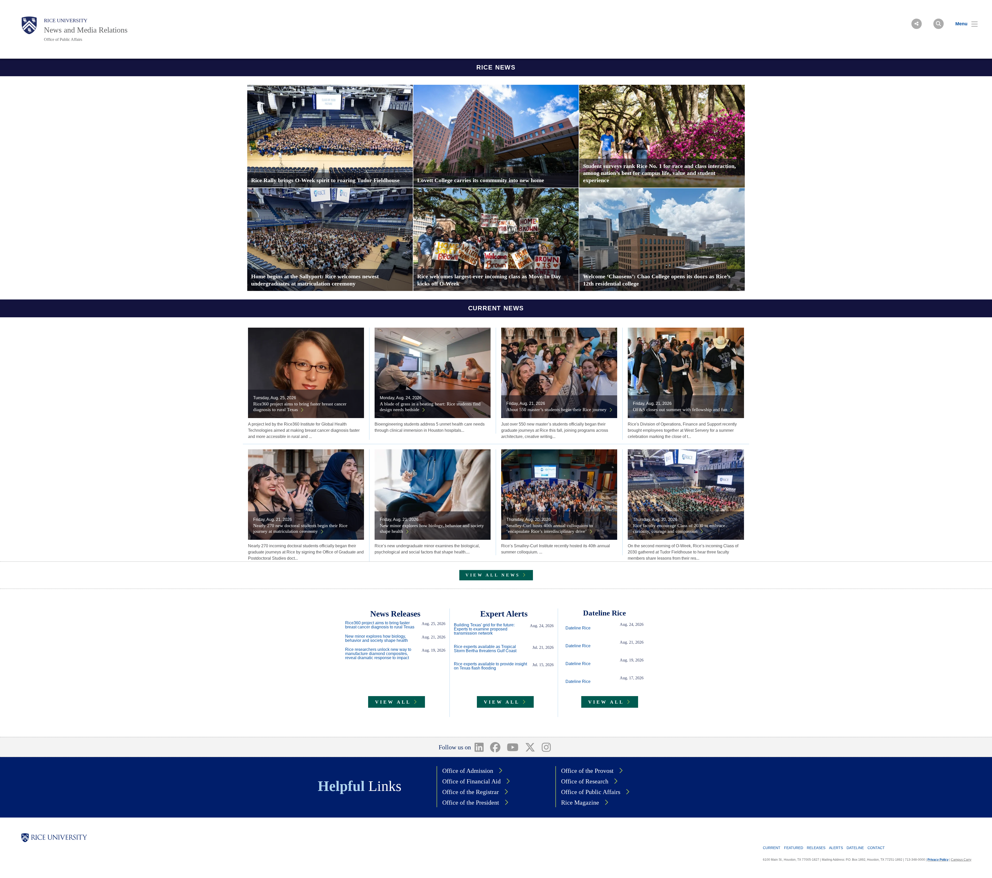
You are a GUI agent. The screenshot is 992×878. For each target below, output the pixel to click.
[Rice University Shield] (29, 25)
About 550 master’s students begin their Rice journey (556, 409)
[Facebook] (495, 747)
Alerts (836, 848)
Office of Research (584, 781)
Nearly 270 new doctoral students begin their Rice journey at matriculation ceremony (300, 528)
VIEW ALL (393, 702)
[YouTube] (512, 747)
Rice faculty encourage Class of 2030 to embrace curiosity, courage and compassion (679, 528)
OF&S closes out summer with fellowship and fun (680, 409)
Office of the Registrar (470, 792)
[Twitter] (530, 747)
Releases (816, 848)
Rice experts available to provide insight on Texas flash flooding (490, 666)
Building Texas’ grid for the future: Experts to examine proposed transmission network (484, 629)
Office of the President (470, 802)
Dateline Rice (578, 628)
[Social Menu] (916, 24)
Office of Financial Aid (471, 781)
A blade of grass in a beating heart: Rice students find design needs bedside (430, 406)
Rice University (65, 20)
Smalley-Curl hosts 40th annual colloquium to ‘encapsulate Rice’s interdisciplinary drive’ (549, 528)
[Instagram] (546, 747)
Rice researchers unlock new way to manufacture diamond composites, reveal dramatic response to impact (378, 654)
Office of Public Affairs (63, 39)
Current (771, 848)
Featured (793, 848)
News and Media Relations (86, 30)
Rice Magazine (580, 802)
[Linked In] (479, 747)
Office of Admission (467, 770)
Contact (876, 848)
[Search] (938, 24)
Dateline (855, 848)
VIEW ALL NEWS (493, 575)
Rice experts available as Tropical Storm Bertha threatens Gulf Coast (485, 649)
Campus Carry (961, 859)
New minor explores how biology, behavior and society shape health (432, 528)
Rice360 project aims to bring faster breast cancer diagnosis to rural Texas (299, 406)
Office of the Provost (587, 770)
